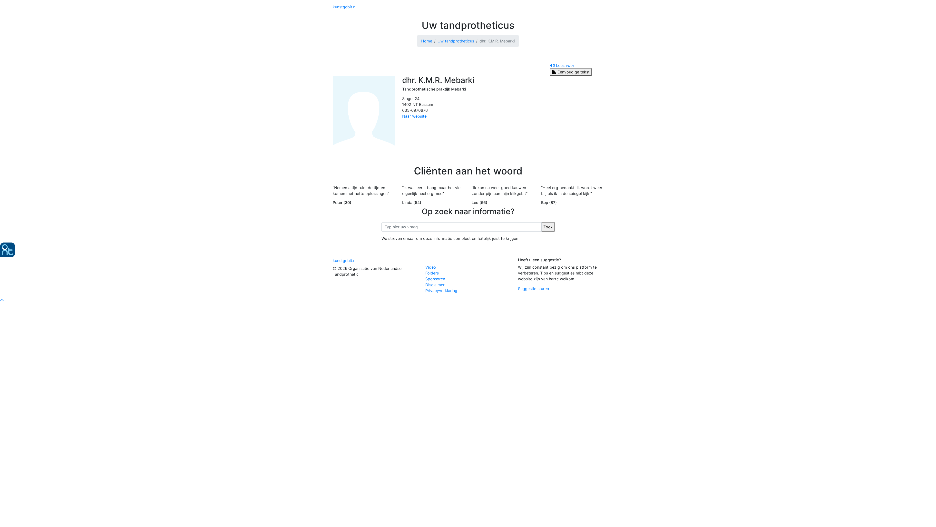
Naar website (414, 116)
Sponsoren (435, 278)
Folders (432, 273)
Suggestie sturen (533, 288)
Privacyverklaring (441, 290)
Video (430, 267)
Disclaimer (435, 284)
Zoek (548, 226)
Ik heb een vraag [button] (582, 6)
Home (426, 41)
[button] (562, 65)
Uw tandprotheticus (456, 41)
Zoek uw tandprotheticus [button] (536, 6)
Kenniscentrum (494, 6)
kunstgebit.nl (344, 6)
